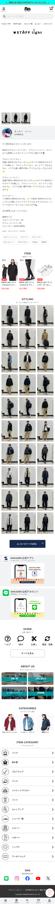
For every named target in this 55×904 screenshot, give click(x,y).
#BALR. (44, 242)
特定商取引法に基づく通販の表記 (36, 890)
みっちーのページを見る (27, 544)
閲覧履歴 (16, 902)
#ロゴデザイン (23, 242)
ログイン (4, 11)
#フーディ (24, 237)
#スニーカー (37, 237)
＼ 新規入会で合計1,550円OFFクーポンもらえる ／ (28, 2)
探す (27, 902)
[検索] (4, 16)
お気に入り (38, 902)
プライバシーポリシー (15, 890)
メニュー (5, 902)
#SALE (35, 242)
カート (51, 11)
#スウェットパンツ (10, 237)
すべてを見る (27, 653)
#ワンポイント (9, 242)
